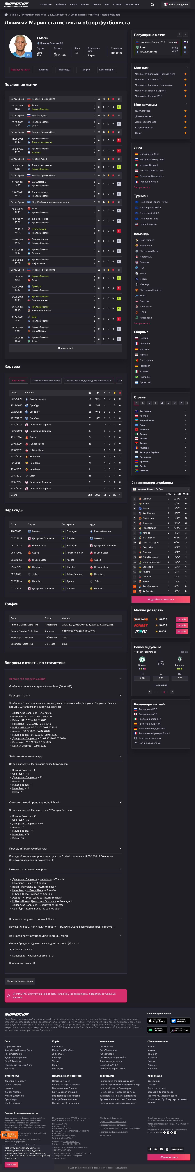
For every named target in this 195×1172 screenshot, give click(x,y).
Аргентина (144, 382)
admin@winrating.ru (82, 1153)
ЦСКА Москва (142, 110)
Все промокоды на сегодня (66, 1096)
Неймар (9, 1088)
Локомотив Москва (145, 122)
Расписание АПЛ (146, 714)
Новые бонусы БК (61, 1081)
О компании (153, 1081)
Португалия (145, 360)
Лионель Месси (13, 1084)
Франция (143, 343)
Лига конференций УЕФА (113, 1057)
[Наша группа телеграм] (149, 1149)
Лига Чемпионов (108, 1050)
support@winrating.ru (61, 1150)
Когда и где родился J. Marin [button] (27, 678)
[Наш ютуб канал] (161, 1149)
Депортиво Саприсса (24, 712)
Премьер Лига (48, 99)
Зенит (138, 133)
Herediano (18, 716)
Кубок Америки (147, 224)
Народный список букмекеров (115, 1088)
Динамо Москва (143, 116)
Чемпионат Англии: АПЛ (148, 79)
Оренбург (18, 742)
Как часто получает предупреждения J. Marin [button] (38, 935)
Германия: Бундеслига (150, 176)
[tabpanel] (161, 668)
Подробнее (161, 685)
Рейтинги (61, 5)
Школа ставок (132, 5)
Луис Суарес (11, 1099)
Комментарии (106, 69)
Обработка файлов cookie (160, 1092)
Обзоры (85, 5)
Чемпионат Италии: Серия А (150, 90)
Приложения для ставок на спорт (117, 1081)
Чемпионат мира (147, 218)
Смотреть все (141, 187)
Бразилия (143, 377)
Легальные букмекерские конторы (117, 1092)
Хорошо (11, 1164)
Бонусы (74, 5)
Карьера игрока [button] (19, 695)
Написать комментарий (20, 981)
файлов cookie (12, 1158)
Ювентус (144, 284)
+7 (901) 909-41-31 (71, 1142)
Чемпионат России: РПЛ (148, 96)
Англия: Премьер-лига (150, 170)
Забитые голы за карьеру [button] (25, 756)
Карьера (43, 69)
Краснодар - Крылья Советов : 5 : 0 (32, 955)
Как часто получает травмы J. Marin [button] (32, 919)
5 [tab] (167, 692)
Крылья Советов (21, 745)
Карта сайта (105, 1135)
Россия (142, 338)
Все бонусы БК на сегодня (65, 1103)
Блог (107, 5)
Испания (144, 349)
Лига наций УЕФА (148, 213)
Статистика (47, 5)
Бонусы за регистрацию (64, 1092)
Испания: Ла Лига (149, 154)
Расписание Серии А (148, 719)
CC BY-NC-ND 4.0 (155, 1132)
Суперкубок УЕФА (109, 1065)
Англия (142, 354)
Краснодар (146, 317)
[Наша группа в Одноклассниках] (167, 1149)
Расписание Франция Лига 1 (153, 733)
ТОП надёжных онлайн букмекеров (118, 1096)
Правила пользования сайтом (162, 1096)
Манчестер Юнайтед (151, 290)
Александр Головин (15, 1096)
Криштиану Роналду (15, 1081)
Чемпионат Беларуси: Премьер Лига (155, 74)
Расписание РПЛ (146, 709)
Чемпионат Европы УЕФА (152, 202)
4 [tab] (164, 692)
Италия (142, 371)
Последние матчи (20, 69)
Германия (143, 365)
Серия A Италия (13, 1046)
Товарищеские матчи (111, 1061)
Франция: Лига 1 (147, 181)
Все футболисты (13, 1103)
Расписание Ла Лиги (148, 723)
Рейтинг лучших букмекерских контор (120, 1084)
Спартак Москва (144, 127)
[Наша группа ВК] (155, 1149)
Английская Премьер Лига (18, 1050)
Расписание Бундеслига (150, 728)
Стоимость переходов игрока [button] (28, 869)
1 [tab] (154, 692)
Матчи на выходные (149, 743)
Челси (143, 273)
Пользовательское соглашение (114, 1125)
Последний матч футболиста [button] (28, 848)
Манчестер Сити (149, 251)
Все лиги (9, 1068)
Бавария (144, 262)
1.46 (142, 678)
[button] (161, 411)
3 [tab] (161, 692)
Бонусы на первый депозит (66, 1084)
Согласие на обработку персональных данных (167, 1101)
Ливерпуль (146, 256)
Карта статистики (156, 1088)
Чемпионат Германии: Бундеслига (153, 85)
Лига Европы (106, 1046)
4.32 (161, 678)
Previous (179, 34)
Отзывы (117, 5)
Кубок (44, 115)
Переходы (64, 69)
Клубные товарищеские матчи (53, 202)
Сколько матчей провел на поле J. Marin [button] (34, 802)
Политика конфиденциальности (114, 1132)
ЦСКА (143, 312)
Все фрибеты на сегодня (65, 1099)
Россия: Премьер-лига (150, 159)
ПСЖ (142, 267)
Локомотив (146, 306)
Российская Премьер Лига (18, 1065)
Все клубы (57, 1068)
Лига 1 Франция (13, 1061)
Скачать (97, 5)
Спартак (144, 301)
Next (185, 34)
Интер (143, 279)
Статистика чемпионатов (46, 380)
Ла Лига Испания (13, 1054)
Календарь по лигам (150, 738)
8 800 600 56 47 (74, 1144)
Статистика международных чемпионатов (89, 380)
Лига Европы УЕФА (149, 207)
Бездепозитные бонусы (64, 1088)
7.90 (179, 678)
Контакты (152, 1084)
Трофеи (86, 69)
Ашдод (16, 731)
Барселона (146, 245)
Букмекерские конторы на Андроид (118, 1103)
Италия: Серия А (147, 165)
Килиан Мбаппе (13, 1092)
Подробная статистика (161, 599)
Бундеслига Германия (16, 1057)
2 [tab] (158, 692)
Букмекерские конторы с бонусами (118, 1099)
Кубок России (107, 1054)
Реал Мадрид (147, 240)
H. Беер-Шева (20, 727)
